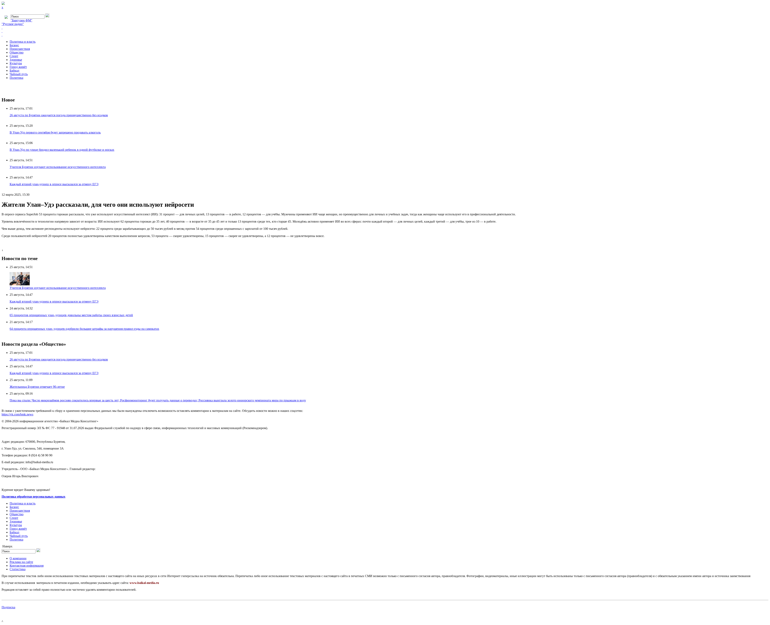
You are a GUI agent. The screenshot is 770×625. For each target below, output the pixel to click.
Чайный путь (19, 74)
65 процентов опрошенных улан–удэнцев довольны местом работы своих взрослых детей (71, 315)
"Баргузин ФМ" (21, 20)
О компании (18, 558)
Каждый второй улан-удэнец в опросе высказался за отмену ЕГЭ (54, 184)
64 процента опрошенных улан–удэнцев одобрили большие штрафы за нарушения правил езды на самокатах (84, 328)
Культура (16, 63)
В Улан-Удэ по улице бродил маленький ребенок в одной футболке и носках (62, 149)
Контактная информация (27, 565)
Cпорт (14, 56)
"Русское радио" (13, 24)
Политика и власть (22, 41)
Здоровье (16, 59)
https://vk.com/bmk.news (17, 414)
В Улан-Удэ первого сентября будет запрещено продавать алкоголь (55, 132)
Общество (16, 52)
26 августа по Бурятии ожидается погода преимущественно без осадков (59, 115)
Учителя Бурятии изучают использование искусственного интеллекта (58, 167)
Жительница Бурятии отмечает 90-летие (37, 386)
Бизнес (14, 45)
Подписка (8, 607)
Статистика (17, 569)
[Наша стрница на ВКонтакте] (385, 27)
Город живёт (18, 67)
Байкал (14, 70)
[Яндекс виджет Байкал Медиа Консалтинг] (385, 35)
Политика (16, 77)
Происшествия (20, 49)
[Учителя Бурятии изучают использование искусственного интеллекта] (20, 284)
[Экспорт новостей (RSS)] (385, 31)
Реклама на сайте (21, 562)
